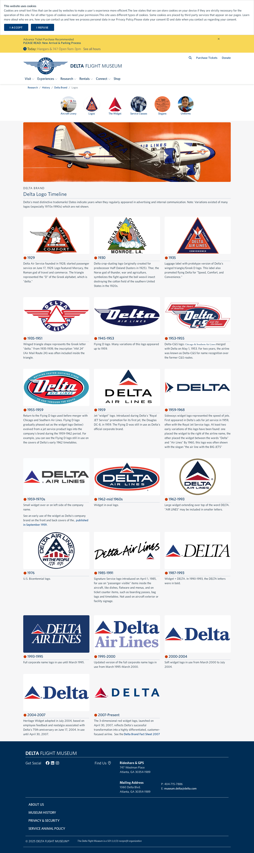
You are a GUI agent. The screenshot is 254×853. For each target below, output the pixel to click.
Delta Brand (60, 87)
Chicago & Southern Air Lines (200, 344)
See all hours (92, 49)
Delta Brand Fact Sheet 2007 (142, 734)
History (46, 87)
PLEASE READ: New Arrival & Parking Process (52, 43)
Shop (117, 79)
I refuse (42, 27)
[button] (29, 79)
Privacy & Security (44, 820)
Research (33, 87)
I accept (16, 27)
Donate (226, 58)
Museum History (42, 812)
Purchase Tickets (206, 58)
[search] (190, 58)
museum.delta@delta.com (180, 788)
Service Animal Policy (46, 828)
